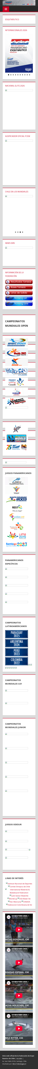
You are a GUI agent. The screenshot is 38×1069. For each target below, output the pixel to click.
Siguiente (30, 52)
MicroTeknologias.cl (19, 1064)
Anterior (7, 52)
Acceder (19, 1058)
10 (29, 74)
